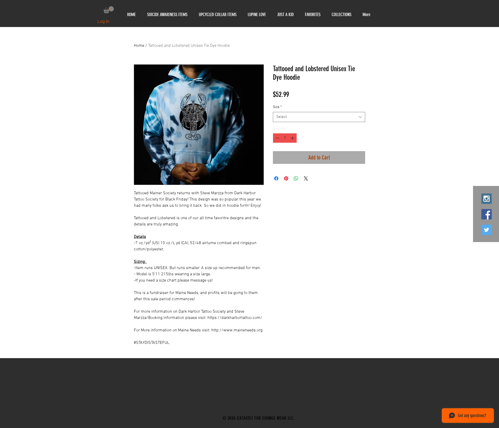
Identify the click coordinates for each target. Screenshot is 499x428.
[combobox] (319, 117)
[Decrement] (277, 138)
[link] (108, 9)
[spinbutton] (285, 138)
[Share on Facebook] (276, 178)
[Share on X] (306, 178)
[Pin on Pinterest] (286, 178)
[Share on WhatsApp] (296, 178)
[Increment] (293, 138)
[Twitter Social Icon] (486, 230)
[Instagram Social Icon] (486, 198)
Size (277, 107)
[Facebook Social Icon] (486, 214)
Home (139, 45)
